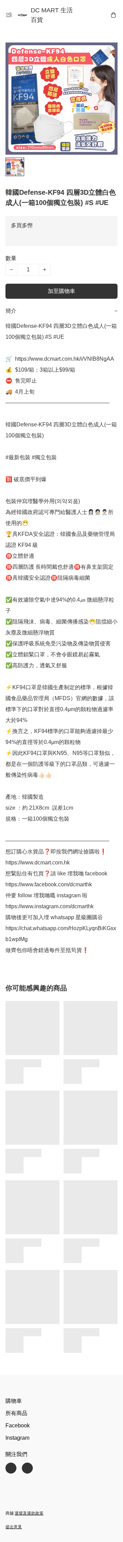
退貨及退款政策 (29, 1513)
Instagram (17, 1438)
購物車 (13, 1401)
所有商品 (16, 1413)
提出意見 (13, 1527)
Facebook (17, 1425)
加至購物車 (61, 291)
